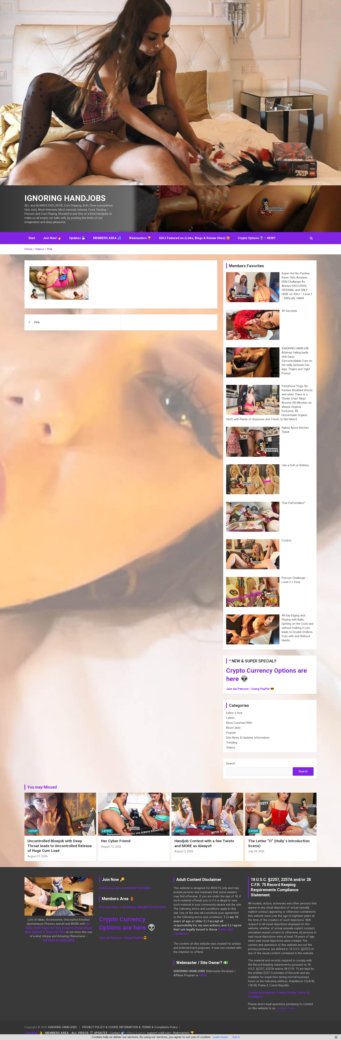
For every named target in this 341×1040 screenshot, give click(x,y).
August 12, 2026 (111, 846)
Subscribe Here (110, 888)
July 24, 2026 (256, 851)
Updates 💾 (77, 238)
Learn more (220, 1037)
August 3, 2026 (183, 851)
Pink (37, 322)
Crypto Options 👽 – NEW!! (256, 238)
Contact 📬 (117, 1033)
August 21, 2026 (37, 856)
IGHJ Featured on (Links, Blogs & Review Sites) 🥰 (194, 238)
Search (230, 763)
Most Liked (233, 728)
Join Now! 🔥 (52, 238)
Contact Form (286, 1008)
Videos (230, 747)
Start (31, 238)
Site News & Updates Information (248, 737)
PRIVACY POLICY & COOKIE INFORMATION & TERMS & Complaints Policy (130, 1027)
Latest (230, 718)
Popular (231, 732)
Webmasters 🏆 (140, 238)
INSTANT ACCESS (138, 888)
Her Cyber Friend (115, 841)
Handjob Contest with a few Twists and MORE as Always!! (204, 843)
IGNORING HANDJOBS (65, 198)
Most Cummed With (239, 723)
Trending (231, 742)
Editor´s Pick (234, 713)
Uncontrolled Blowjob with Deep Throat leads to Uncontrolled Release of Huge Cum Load (59, 846)
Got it (236, 1037)
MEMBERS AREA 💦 (107, 238)
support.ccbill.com (159, 1033)
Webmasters (181, 1033)
